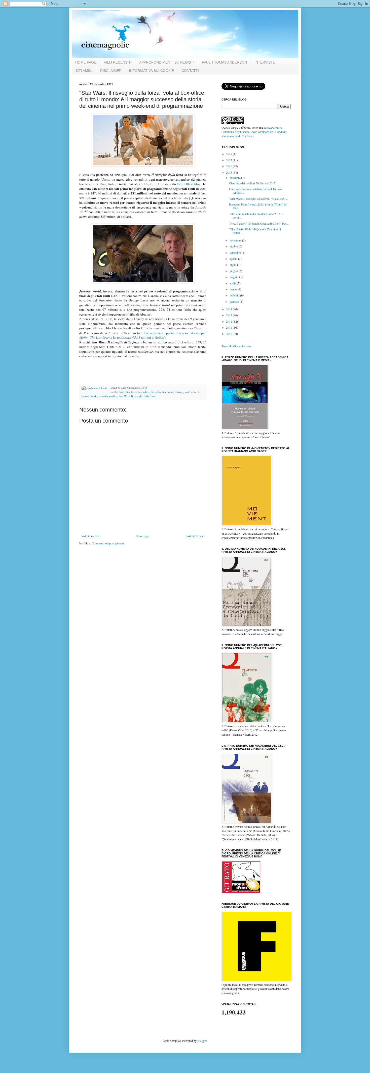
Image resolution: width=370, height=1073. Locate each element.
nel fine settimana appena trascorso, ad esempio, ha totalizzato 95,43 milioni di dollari (142, 335)
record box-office (108, 396)
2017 (229, 160)
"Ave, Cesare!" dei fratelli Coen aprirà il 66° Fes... (259, 223)
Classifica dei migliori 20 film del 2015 (252, 183)
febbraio (235, 295)
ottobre (234, 246)
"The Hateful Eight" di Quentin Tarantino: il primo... (255, 231)
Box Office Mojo (190, 184)
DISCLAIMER (111, 71)
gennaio (235, 301)
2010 (229, 334)
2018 (229, 154)
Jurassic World (89, 396)
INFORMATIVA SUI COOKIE (151, 71)
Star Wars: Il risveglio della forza (137, 396)
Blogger (202, 1041)
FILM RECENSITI (118, 62)
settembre (236, 252)
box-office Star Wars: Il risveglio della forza (175, 392)
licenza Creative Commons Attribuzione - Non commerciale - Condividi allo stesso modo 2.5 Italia (254, 131)
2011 (229, 327)
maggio (234, 277)
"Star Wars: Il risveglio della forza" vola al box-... (258, 198)
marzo (234, 289)
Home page (142, 536)
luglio (233, 265)
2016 (229, 166)
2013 (229, 315)
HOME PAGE (85, 62)
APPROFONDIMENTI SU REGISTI (166, 62)
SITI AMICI (84, 71)
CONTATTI (190, 71)
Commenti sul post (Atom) (108, 543)
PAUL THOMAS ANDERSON (224, 62)
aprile (233, 283)
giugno (234, 271)
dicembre (235, 178)
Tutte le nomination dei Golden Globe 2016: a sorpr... (256, 215)
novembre (236, 240)
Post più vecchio (195, 536)
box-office (143, 392)
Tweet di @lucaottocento (236, 346)
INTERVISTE (264, 62)
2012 (229, 321)
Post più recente (90, 536)
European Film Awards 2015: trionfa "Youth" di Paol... (257, 206)
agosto (234, 259)
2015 (229, 172)
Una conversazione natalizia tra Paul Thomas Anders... (255, 190)
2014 (229, 309)
